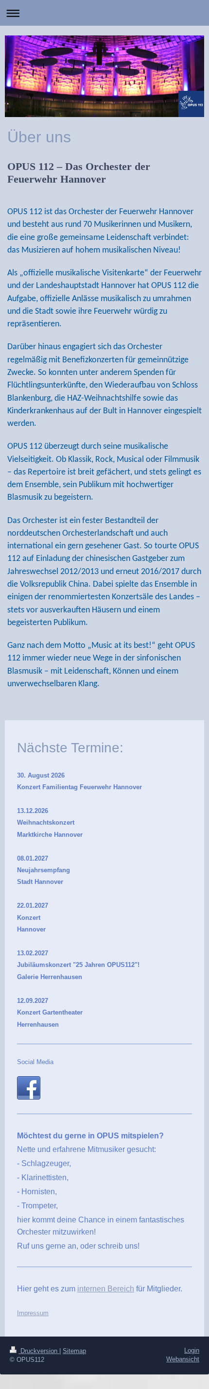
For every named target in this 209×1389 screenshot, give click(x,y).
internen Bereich (105, 1289)
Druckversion (38, 1351)
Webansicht (182, 1359)
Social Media (35, 1062)
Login (191, 1350)
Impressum (33, 1313)
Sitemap (74, 1351)
